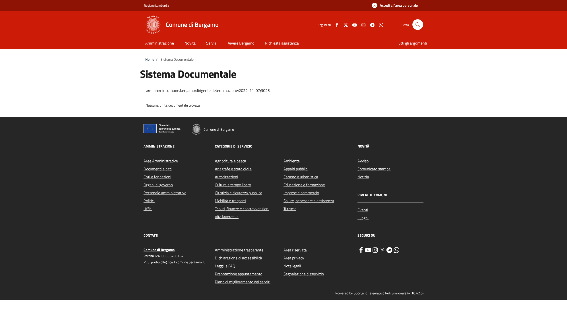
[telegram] (389, 249)
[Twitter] (344, 24)
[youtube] (368, 249)
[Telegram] (370, 24)
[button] (395, 5)
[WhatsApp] (379, 24)
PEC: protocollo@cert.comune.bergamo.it (174, 262)
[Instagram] (361, 24)
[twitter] (382, 249)
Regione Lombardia (156, 5)
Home (149, 59)
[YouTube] (352, 24)
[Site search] (417, 24)
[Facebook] (335, 24)
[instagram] (375, 249)
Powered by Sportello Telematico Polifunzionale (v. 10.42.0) (379, 293)
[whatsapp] (396, 249)
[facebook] (361, 249)
